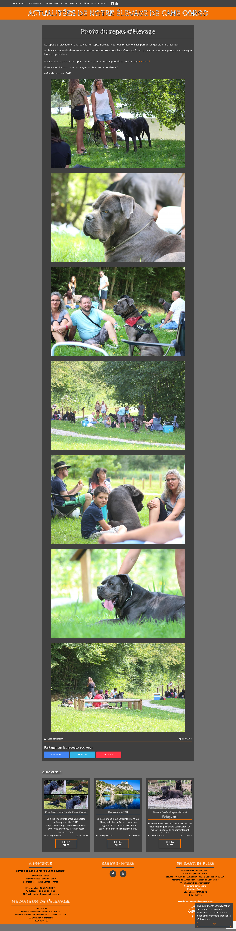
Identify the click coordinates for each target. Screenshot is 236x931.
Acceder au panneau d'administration (195, 901)
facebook (57, 754)
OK (214, 924)
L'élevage (34, 3)
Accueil (20, 3)
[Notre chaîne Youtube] (116, 3)
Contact (102, 3)
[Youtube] (123, 873)
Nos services (72, 3)
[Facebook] (113, 873)
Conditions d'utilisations (195, 885)
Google (109, 754)
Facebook (144, 61)
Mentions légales (195, 889)
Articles (91, 3)
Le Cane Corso (52, 3)
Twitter (83, 754)
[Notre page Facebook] (112, 3)
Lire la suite (66, 843)
